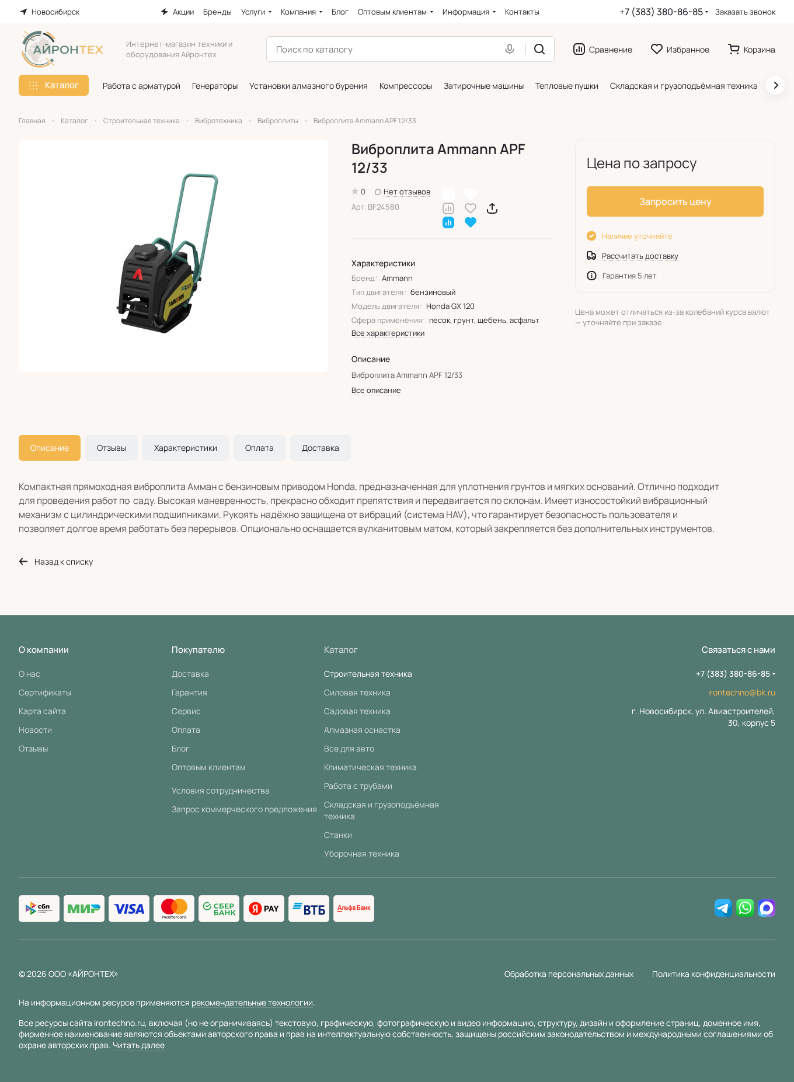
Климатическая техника (370, 767)
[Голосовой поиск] (512, 49)
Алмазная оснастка (362, 729)
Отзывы (111, 447)
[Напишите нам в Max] (766, 908)
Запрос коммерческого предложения (244, 809)
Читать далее (139, 1044)
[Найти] (539, 49)
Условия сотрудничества (221, 790)
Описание (49, 447)
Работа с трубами (358, 785)
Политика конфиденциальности (713, 973)
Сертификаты (45, 692)
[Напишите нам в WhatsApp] (745, 908)
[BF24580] (173, 256)
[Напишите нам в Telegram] (723, 908)
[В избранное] (470, 207)
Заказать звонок (745, 12)
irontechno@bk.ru (741, 692)
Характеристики (185, 447)
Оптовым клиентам (209, 767)
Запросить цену (675, 201)
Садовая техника (357, 710)
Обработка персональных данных (568, 973)
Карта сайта (42, 710)
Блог (181, 748)
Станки (338, 834)
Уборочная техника (361, 853)
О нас (29, 673)
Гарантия (189, 692)
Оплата (259, 447)
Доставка (320, 447)
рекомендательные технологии (252, 1002)
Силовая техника (357, 692)
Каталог (341, 649)
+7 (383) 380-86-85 (661, 11)
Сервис (186, 710)
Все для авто (349, 748)
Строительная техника (368, 673)
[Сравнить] (448, 207)
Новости (35, 729)
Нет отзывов (407, 191)
